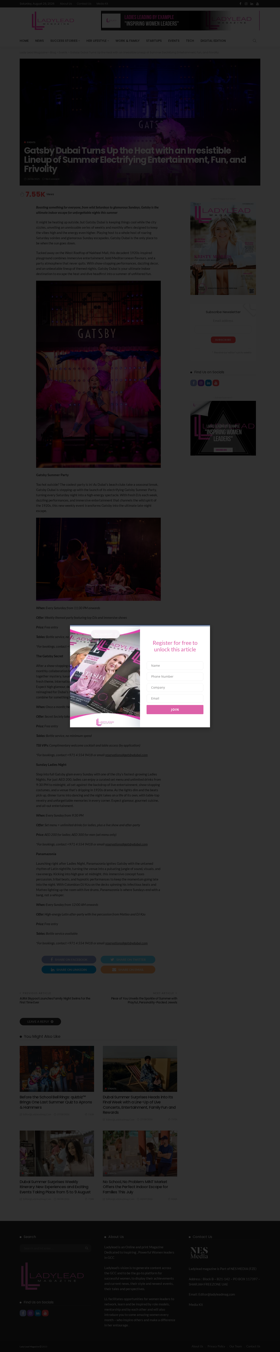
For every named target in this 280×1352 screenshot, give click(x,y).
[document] (140, 676)
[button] (68, 655)
